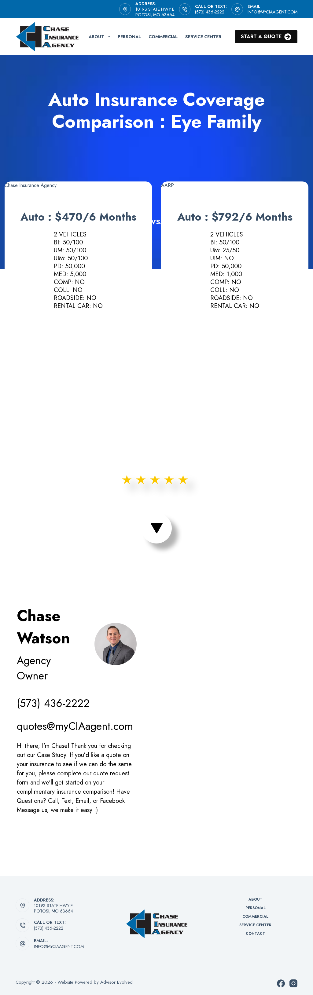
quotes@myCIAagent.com (75, 726)
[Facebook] (281, 983)
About (96, 37)
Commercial (163, 37)
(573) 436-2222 (209, 12)
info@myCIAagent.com (272, 12)
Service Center (203, 37)
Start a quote (261, 36)
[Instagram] (293, 983)
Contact (255, 933)
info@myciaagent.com (59, 946)
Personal (129, 37)
